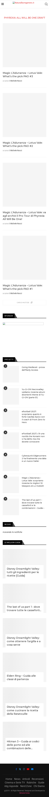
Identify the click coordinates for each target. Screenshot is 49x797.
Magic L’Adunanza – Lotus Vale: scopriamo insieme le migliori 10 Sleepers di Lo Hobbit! (33, 482)
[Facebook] (16, 769)
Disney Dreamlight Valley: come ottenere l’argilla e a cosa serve (24, 641)
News (17, 778)
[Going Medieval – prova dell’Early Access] (11, 374)
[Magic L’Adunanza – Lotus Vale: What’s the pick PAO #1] (24, 258)
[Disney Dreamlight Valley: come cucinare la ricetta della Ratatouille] (24, 701)
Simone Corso (24, 793)
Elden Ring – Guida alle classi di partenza (21, 677)
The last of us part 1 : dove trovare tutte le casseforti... (24, 608)
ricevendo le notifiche (12, 532)
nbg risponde (11, 786)
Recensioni (38, 778)
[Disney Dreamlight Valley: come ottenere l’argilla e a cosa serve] (24, 632)
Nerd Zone (26, 786)
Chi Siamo (39, 786)
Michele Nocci (16, 81)
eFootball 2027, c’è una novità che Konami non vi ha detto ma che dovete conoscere (33, 437)
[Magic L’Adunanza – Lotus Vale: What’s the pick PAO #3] (24, 45)
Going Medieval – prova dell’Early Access (33, 368)
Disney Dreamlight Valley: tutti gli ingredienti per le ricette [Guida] (23, 572)
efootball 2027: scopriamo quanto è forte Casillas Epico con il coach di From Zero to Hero (33, 416)
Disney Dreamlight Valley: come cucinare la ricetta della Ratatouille (23, 710)
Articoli (26, 778)
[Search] (46, 4)
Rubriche (31, 782)
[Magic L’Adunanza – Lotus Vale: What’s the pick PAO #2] (24, 115)
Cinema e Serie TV (15, 782)
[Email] (32, 769)
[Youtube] (28, 769)
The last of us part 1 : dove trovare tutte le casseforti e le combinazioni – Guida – (33, 504)
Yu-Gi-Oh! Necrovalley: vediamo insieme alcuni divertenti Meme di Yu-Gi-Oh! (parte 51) (33, 393)
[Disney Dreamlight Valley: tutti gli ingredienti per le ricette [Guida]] (24, 563)
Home (9, 778)
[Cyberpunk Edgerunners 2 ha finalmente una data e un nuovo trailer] (11, 462)
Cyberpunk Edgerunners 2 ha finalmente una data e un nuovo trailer (34, 458)
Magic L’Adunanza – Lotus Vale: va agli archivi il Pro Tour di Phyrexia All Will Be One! (24, 216)
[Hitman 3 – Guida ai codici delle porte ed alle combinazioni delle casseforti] (24, 736)
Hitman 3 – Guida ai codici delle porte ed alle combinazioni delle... (23, 745)
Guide (41, 782)
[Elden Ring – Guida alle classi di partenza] (24, 667)
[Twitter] (20, 769)
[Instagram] (24, 769)
